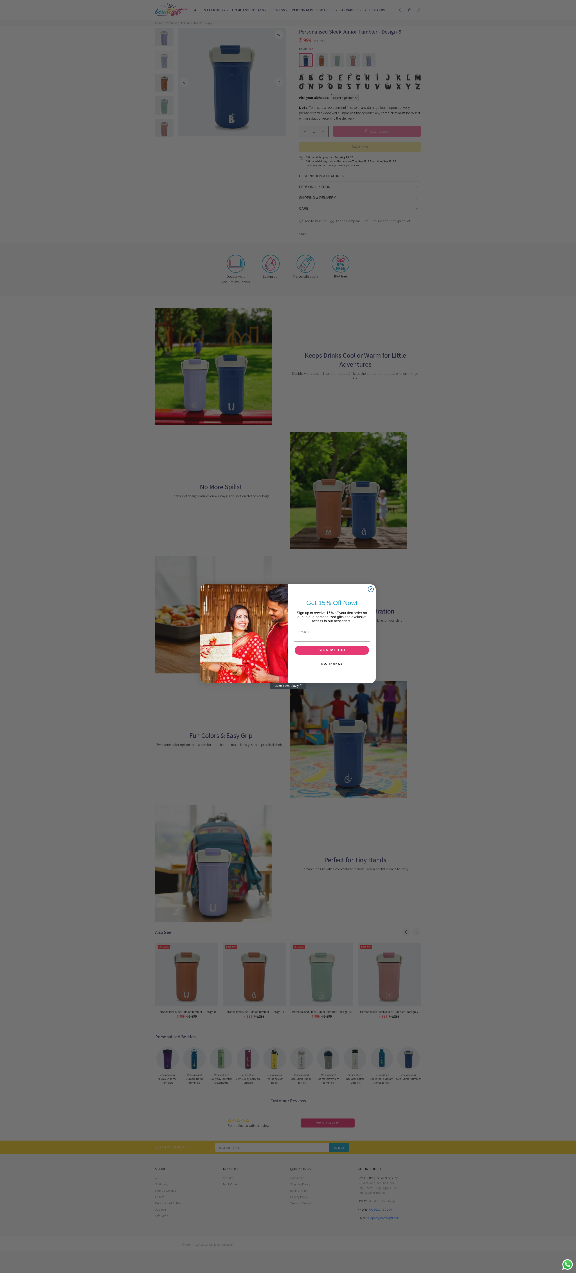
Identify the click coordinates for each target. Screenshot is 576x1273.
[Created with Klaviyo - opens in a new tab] (288, 686)
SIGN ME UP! (332, 650)
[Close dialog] (371, 589)
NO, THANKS (332, 663)
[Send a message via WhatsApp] (567, 1264)
